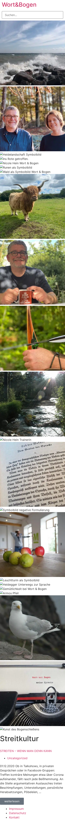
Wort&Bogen (19, 4)
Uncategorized (17, 758)
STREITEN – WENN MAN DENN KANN (26, 751)
